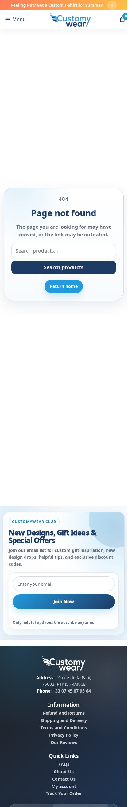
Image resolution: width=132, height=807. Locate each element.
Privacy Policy (63, 735)
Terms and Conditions (64, 727)
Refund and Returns (64, 713)
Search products (63, 267)
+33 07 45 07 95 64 (72, 691)
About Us (64, 771)
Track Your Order (64, 793)
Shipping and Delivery (64, 720)
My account (64, 786)
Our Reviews (64, 742)
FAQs (63, 764)
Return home (64, 286)
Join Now (63, 601)
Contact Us (64, 779)
